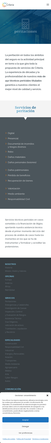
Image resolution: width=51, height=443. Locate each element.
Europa (8, 279)
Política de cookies (9, 439)
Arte (7, 374)
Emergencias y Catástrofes (17, 305)
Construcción (11, 343)
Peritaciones (10, 301)
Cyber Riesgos (11, 377)
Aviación (8, 357)
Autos (7, 381)
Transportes (10, 360)
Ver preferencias (25, 433)
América (8, 283)
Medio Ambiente (12, 364)
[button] (47, 395)
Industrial (9, 350)
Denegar (25, 426)
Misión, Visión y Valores (15, 271)
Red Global (10, 290)
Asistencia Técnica (13, 318)
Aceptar (25, 420)
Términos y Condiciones (40, 439)
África (7, 286)
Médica (8, 370)
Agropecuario (11, 367)
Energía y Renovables (14, 354)
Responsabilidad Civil (14, 347)
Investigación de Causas (15, 308)
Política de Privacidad (23, 439)
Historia (8, 267)
